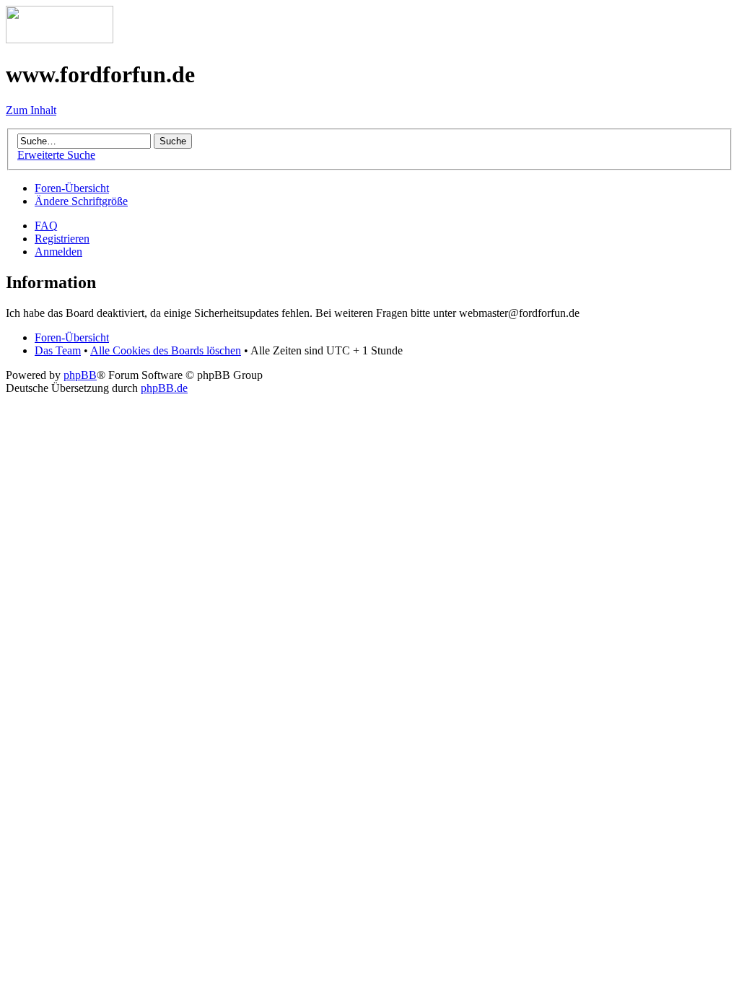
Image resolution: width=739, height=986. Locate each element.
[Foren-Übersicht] (59, 39)
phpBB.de (164, 388)
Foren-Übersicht (72, 188)
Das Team (58, 350)
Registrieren (62, 238)
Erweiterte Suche (56, 155)
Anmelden (58, 251)
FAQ (46, 225)
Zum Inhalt (31, 110)
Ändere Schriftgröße (81, 201)
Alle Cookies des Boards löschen (165, 350)
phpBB (80, 375)
